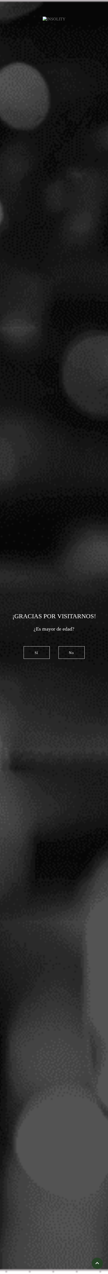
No (71, 653)
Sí (36, 653)
